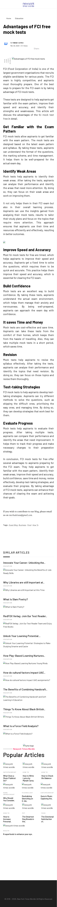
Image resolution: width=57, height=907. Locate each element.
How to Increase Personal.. (7, 819)
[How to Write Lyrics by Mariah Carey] (29, 765)
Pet (23, 813)
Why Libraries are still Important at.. (23, 582)
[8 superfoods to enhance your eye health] (14, 825)
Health (6, 830)
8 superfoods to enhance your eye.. (18, 834)
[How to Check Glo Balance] (47, 765)
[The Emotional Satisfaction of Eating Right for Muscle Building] (47, 806)
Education (7, 566)
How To (35, 525)
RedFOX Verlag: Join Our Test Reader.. (25, 616)
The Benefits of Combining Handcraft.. (25, 689)
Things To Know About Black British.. (24, 709)
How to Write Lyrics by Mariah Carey (28, 778)
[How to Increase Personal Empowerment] (9, 806)
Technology (27, 792)
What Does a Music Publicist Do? (9, 778)
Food (29, 525)
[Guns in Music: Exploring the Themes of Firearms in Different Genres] (47, 785)
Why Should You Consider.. (9, 799)
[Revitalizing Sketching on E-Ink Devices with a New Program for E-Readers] (28, 785)
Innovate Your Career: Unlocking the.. (24, 562)
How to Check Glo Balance (47, 777)
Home (8, 18)
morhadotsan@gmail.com (20, 515)
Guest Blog (13, 525)
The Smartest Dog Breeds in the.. (28, 819)
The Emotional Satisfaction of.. (47, 819)
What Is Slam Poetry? (15, 599)
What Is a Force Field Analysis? (20, 726)
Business (22, 525)
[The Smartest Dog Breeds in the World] (28, 806)
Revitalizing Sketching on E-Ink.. (27, 798)
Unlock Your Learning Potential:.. (21, 635)
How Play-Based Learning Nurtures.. (24, 655)
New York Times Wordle (26, 899)
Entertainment (9, 772)
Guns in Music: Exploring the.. (47, 797)
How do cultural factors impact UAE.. (24, 672)
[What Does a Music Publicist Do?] (9, 765)
